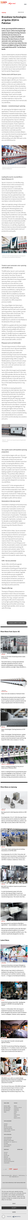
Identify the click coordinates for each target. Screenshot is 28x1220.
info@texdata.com (15, 1176)
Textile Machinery (8, 1121)
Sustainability (7, 1146)
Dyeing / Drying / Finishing (9, 1130)
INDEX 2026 (6, 1157)
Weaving (5, 1125)
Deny (14, 1203)
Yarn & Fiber (6, 1103)
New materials (7, 1110)
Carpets (15, 1116)
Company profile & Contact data (16, 622)
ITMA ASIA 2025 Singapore (9, 1161)
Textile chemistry (7, 1144)
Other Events (6, 1162)
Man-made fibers (7, 1107)
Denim (15, 1113)
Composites (16, 1110)
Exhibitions (6, 1149)
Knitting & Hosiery (8, 1127)
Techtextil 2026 (7, 1158)
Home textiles (17, 1115)
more (14, 1212)
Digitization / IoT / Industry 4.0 (10, 1142)
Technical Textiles (18, 1107)
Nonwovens (16, 1109)
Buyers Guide (20, 1149)
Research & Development (9, 1140)
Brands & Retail (17, 1117)
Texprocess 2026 (7, 1159)
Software (6, 1143)
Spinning (6, 1124)
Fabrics (15, 1106)
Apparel (15, 1112)
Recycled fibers (7, 1109)
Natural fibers (7, 1106)
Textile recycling (7, 1139)
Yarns (5, 1112)
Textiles (15, 1103)
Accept (14, 1208)
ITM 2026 (5, 1154)
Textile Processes (7, 1134)
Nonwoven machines (8, 1128)
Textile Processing (8, 1137)
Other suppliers (7, 1131)
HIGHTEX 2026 (6, 1155)
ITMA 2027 (6, 1152)
